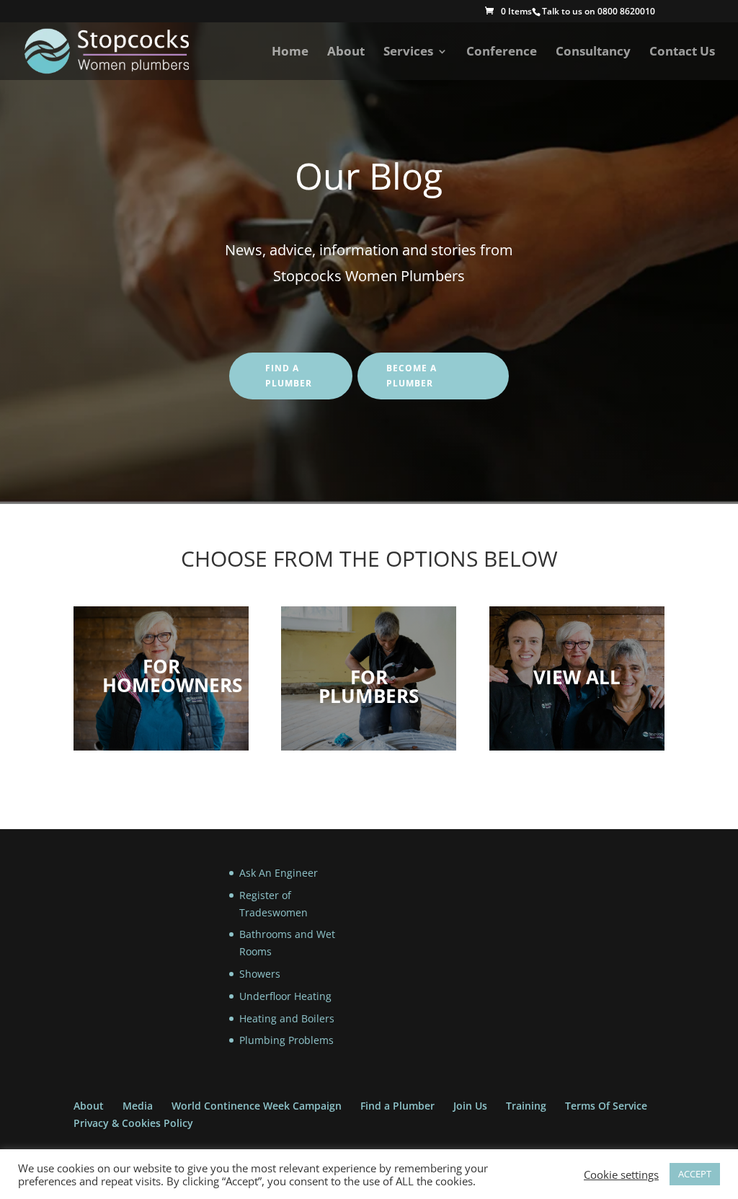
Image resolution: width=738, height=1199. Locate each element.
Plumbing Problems (286, 1040)
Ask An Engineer (278, 873)
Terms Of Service (606, 1105)
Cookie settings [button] (621, 1174)
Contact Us (682, 52)
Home (290, 52)
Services (408, 52)
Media (138, 1105)
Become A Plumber (411, 375)
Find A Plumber (288, 375)
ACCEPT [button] (694, 1173)
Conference (501, 52)
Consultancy (593, 52)
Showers (259, 974)
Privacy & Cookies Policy (133, 1123)
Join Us (470, 1105)
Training (526, 1105)
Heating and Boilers (286, 1018)
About (346, 52)
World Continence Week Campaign (257, 1105)
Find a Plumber (397, 1105)
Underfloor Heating (285, 996)
